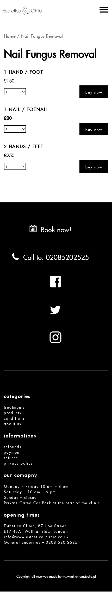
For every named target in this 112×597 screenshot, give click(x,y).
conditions (14, 418)
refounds (12, 446)
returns (11, 457)
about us (12, 423)
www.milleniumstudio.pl (79, 576)
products (12, 412)
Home (10, 35)
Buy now (93, 92)
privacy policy (18, 462)
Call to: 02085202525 (56, 256)
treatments (14, 407)
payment (12, 451)
